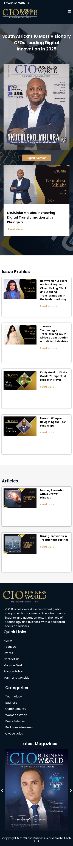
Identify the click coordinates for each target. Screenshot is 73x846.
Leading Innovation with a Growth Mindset (52, 493)
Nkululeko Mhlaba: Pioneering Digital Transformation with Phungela (31, 217)
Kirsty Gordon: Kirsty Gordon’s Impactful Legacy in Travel (53, 376)
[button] (58, 12)
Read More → (48, 306)
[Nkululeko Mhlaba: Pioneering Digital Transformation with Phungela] (36, 203)
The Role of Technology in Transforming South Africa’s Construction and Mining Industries (54, 334)
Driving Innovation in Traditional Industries (54, 538)
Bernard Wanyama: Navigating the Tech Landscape (53, 421)
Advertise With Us (16, 3)
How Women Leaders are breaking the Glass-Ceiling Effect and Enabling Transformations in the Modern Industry (53, 290)
